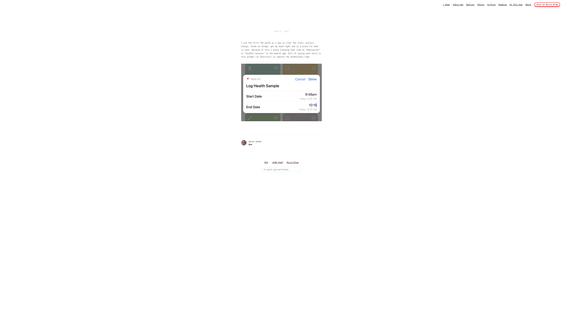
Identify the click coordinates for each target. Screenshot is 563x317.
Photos (480, 5)
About (528, 5)
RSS (266, 162)
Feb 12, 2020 (281, 31)
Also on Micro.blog (547, 5)
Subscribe (458, 5)
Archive (491, 5)
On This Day (516, 5)
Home (446, 5)
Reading (502, 5)
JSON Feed (277, 162)
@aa (250, 144)
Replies (470, 5)
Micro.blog (293, 162)
